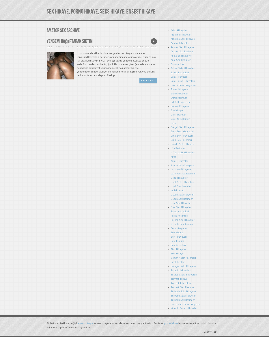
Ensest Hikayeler (141, 46)
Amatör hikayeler (180, 43)
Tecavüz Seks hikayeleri (184, 274)
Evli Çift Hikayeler (180, 102)
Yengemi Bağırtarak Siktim (70, 41)
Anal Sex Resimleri (181, 60)
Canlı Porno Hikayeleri (183, 81)
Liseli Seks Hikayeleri (182, 182)
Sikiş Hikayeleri (179, 249)
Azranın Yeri (126, 46)
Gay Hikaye (177, 110)
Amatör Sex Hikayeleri (87, 46)
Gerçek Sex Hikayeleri (183, 127)
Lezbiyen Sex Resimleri (183, 173)
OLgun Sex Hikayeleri (182, 194)
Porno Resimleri (179, 215)
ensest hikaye (85, 323)
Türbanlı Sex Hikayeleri (183, 295)
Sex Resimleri (178, 245)
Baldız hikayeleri (180, 72)
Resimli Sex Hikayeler (183, 219)
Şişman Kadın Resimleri (183, 257)
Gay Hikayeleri (178, 114)
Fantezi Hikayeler (180, 106)
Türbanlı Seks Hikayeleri (184, 291)
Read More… (148, 80)
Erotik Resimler (179, 97)
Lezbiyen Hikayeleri (181, 169)
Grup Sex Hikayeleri (182, 135)
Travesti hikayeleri (181, 283)
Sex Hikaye (177, 232)
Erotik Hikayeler (179, 93)
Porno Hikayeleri (180, 211)
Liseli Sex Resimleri (181, 186)
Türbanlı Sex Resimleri (183, 299)
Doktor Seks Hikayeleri (183, 85)
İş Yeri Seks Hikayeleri (183, 152)
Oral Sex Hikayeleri (181, 203)
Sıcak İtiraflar (178, 262)
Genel (153, 46)
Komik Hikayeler (179, 161)
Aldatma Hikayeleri (181, 34)
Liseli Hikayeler (179, 177)
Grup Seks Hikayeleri (182, 131)
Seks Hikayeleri (179, 228)
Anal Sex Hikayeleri (109, 46)
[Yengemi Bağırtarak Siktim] (60, 65)
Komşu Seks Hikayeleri (183, 165)
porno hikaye (171, 323)
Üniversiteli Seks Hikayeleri (186, 304)
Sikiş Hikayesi (178, 253)
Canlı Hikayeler (179, 76)
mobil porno (177, 190)
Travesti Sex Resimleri (183, 287)
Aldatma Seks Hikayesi (183, 38)
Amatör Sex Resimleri (182, 51)
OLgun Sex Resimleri (182, 198)
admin (50, 46)
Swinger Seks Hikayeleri (184, 266)
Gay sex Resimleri (180, 118)
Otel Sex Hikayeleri (181, 207)
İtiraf (173, 156)
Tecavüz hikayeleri (181, 270)
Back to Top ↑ (211, 331)
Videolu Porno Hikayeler (184, 308)
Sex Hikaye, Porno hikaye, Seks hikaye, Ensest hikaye (101, 11)
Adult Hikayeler (179, 30)
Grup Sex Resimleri (181, 139)
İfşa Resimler (178, 148)
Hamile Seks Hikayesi (182, 144)
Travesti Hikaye (179, 278)
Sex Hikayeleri (179, 236)
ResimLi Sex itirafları (182, 224)
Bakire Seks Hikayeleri (183, 68)
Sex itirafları (177, 241)
